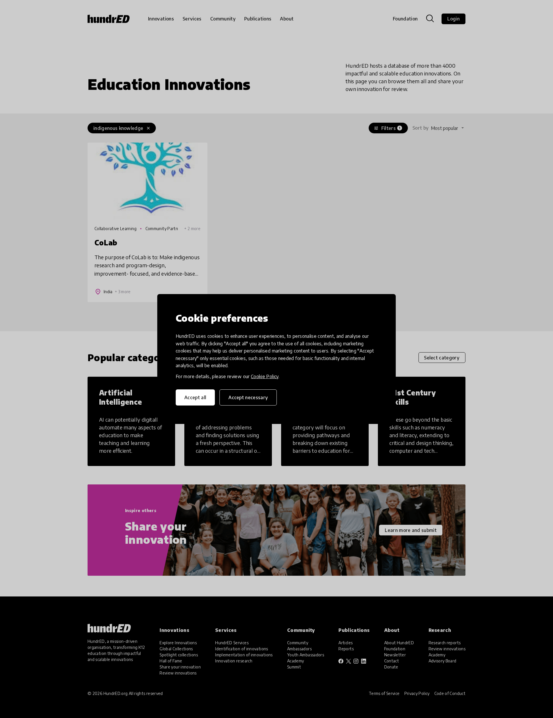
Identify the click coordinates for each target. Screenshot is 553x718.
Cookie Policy (265, 376)
